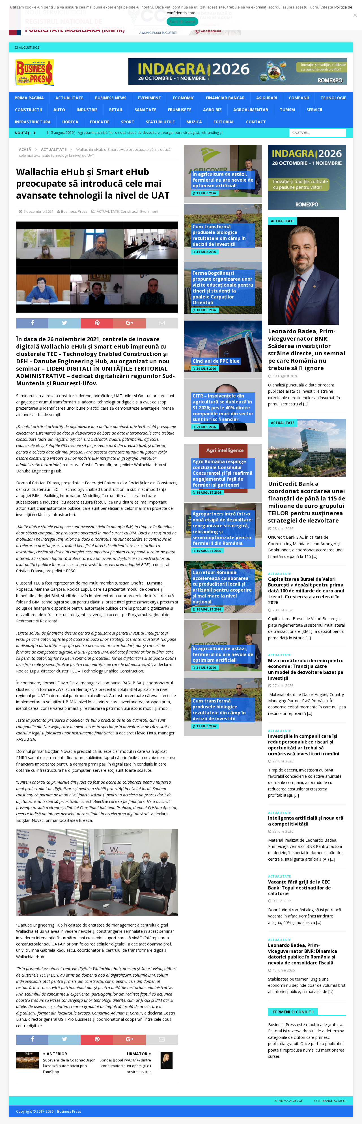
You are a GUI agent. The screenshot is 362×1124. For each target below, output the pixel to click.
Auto (59, 109)
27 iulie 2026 (283, 685)
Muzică (194, 121)
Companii (299, 97)
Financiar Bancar (225, 97)
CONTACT (256, 121)
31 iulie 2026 (206, 193)
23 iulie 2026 (283, 831)
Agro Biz (212, 109)
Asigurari (266, 97)
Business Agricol (288, 1101)
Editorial (224, 121)
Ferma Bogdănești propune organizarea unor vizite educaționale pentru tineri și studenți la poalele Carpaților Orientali (223, 288)
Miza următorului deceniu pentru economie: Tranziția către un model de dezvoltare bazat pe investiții (306, 669)
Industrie (87, 109)
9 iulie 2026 (282, 900)
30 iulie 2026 (206, 310)
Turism (287, 109)
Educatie (99, 121)
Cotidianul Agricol (330, 1101)
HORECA (70, 121)
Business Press (74, 211)
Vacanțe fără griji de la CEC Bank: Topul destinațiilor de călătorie (299, 888)
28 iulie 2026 (283, 528)
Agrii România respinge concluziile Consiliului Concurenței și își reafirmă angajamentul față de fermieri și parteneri (223, 473)
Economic (183, 97)
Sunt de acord (182, 21)
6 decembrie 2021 (38, 211)
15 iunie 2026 (284, 970)
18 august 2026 (285, 376)
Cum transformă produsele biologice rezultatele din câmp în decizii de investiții (219, 235)
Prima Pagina (29, 97)
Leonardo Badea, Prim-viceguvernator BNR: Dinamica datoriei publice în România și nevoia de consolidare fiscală (302, 954)
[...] (305, 404)
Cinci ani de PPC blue (216, 361)
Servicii (314, 109)
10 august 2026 (209, 609)
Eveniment (149, 97)
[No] (355, 15)
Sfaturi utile (160, 121)
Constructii (28, 109)
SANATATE (145, 109)
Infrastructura (33, 121)
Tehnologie (333, 97)
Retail (116, 109)
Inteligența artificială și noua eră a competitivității (305, 821)
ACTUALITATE (69, 97)
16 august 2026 (209, 493)
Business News (110, 97)
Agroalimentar (250, 109)
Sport (127, 121)
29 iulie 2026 (206, 427)
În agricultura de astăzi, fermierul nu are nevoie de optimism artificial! (223, 180)
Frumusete (179, 109)
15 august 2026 (209, 551)
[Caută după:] (317, 132)
